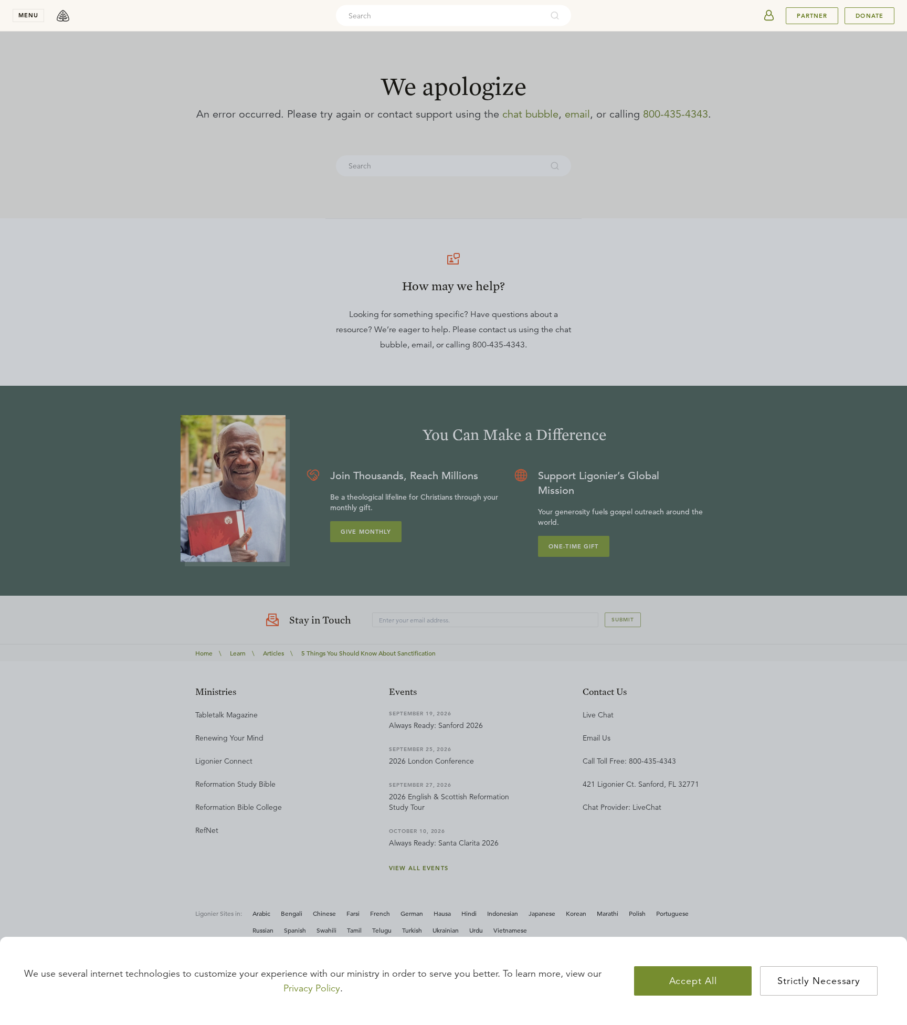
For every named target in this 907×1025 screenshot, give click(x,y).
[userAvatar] (768, 15)
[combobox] (439, 15)
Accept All (693, 981)
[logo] (62, 15)
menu (28, 15)
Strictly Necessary (818, 981)
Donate (869, 15)
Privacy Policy (311, 988)
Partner (812, 15)
